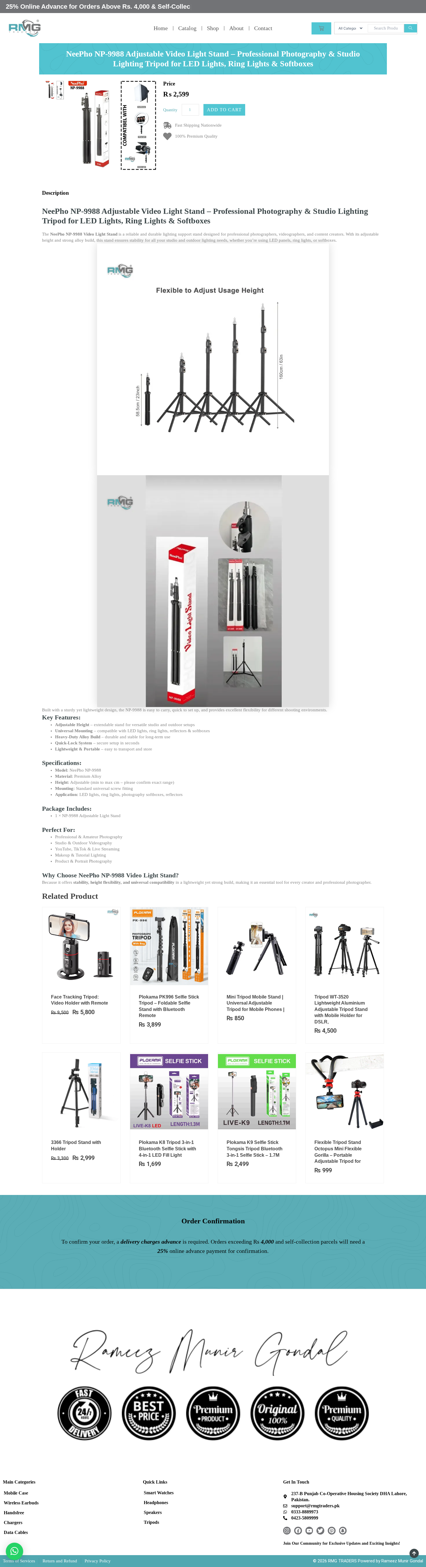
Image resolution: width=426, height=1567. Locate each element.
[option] (55, 90)
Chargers (13, 1522)
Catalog (187, 28)
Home (161, 28)
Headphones (156, 1502)
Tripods (151, 1522)
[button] (14, 1551)
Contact (263, 28)
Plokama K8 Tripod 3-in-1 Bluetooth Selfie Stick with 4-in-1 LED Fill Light (167, 1148)
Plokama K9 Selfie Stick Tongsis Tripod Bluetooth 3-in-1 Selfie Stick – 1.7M (255, 1148)
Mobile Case (16, 1493)
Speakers (153, 1512)
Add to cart (224, 109)
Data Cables (16, 1532)
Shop (213, 28)
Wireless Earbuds (21, 1502)
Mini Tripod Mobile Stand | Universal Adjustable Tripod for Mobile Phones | (255, 1003)
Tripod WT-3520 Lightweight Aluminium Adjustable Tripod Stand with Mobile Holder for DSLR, (341, 1009)
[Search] (410, 28)
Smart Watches (159, 1492)
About (236, 28)
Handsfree (14, 1512)
